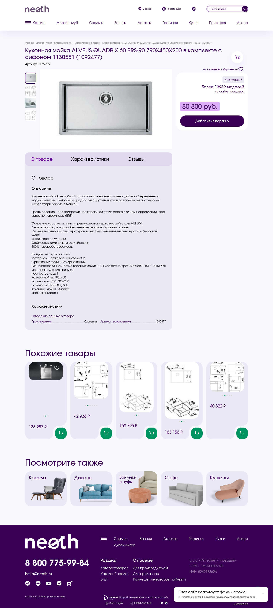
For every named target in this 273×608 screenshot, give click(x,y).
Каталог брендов (115, 574)
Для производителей (150, 568)
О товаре (42, 159)
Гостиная (170, 23)
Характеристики (90, 159)
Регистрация (174, 8)
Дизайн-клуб (67, 23)
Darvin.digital (116, 603)
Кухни (220, 539)
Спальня (96, 23)
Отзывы (136, 159)
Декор (242, 23)
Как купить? (233, 79)
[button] (43, 416)
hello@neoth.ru (38, 574)
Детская (144, 23)
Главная (29, 42)
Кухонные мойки (63, 42)
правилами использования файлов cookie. (232, 597)
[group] (106, 109)
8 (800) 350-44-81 (143, 603)
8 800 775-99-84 (57, 562)
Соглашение (241, 603)
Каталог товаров (114, 568)
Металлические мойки (87, 42)
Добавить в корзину (212, 121)
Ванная (120, 23)
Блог (104, 579)
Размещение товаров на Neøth (159, 579)
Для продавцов (146, 574)
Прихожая (217, 23)
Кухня (193, 23)
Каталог (39, 23)
